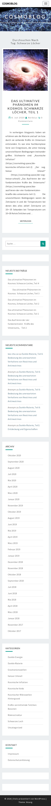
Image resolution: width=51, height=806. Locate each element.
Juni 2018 (12, 593)
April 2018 (12, 605)
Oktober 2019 (14, 511)
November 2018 (15, 568)
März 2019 (13, 543)
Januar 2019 (13, 555)
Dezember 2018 (15, 562)
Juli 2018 (12, 587)
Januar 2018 (13, 618)
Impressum (13, 753)
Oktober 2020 (14, 455)
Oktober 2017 (14, 631)
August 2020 (14, 467)
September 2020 (16, 461)
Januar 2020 (13, 499)
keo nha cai (13, 353)
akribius (32, 117)
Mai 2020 (12, 480)
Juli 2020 (12, 474)
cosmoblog (9, 3)
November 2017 (15, 624)
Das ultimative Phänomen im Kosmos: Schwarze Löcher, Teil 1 (26, 106)
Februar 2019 (14, 549)
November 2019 (15, 505)
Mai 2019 (12, 530)
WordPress (40, 798)
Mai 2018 (12, 599)
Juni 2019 (12, 524)
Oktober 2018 (14, 574)
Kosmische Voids (16, 688)
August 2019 (14, 518)
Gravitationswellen (17, 669)
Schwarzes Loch (15, 721)
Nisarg (29, 802)
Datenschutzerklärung (19, 760)
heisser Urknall (15, 676)
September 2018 (16, 580)
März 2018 (13, 612)
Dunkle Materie (15, 663)
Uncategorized (15, 727)
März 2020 (13, 493)
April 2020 (12, 486)
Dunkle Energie (15, 657)
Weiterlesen (26, 221)
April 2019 (12, 536)
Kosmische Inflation (18, 682)
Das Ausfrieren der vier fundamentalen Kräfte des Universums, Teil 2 (21, 324)
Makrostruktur (15, 715)
